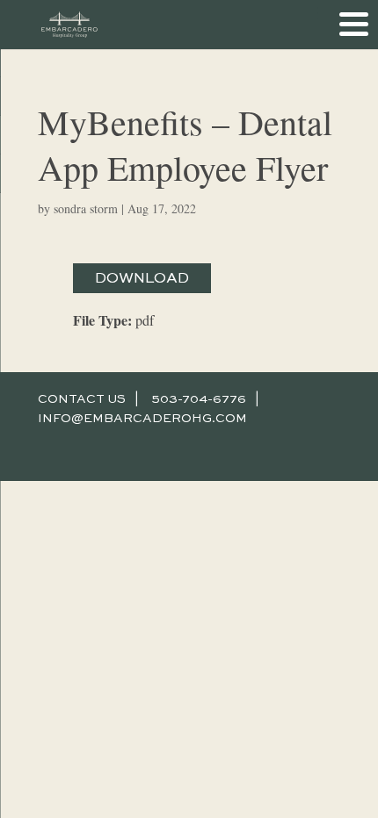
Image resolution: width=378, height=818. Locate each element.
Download (142, 278)
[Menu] (354, 24)
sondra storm (86, 208)
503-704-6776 (198, 399)
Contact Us (82, 399)
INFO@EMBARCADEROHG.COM (142, 419)
